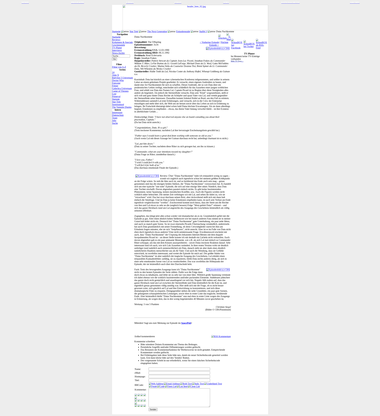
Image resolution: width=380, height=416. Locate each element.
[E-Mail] (229, 36)
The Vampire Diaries (122, 107)
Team (114, 118)
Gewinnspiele (118, 45)
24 (113, 72)
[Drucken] (222, 36)
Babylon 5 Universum (122, 77)
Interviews (117, 50)
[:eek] (139, 400)
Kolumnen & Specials (122, 42)
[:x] (145, 406)
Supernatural (118, 104)
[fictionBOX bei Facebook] (237, 43)
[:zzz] (145, 400)
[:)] (136, 395)
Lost (114, 93)
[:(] (142, 406)
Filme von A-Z (119, 67)
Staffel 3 (203, 31)
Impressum (117, 112)
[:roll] (136, 400)
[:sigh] (136, 403)
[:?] (136, 406)
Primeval (116, 96)
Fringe (115, 85)
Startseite (116, 31)
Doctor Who (118, 80)
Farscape (116, 83)
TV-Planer (117, 47)
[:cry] (139, 406)
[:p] (136, 398)
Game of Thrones (120, 91)
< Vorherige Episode (209, 42)
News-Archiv (118, 53)
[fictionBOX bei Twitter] (249, 43)
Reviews (116, 39)
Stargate (116, 99)
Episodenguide (183, 31)
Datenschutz (118, 115)
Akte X (115, 75)
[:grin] (139, 395)
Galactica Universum (122, 88)
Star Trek (134, 31)
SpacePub (186, 323)
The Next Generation (157, 31)
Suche (115, 123)
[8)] (145, 395)
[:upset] (142, 400)
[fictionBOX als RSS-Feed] (262, 43)
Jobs (114, 120)
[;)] (142, 395)
